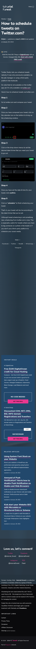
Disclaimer (4, 624)
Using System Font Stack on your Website (17, 458)
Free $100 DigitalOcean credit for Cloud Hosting (15, 370)
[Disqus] (18, 277)
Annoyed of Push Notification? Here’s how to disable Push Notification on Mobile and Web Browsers (17, 481)
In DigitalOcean (8, 365)
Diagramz (8, 645)
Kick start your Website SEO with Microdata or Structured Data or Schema (17, 507)
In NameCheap (8, 408)
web (9, 19)
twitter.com (26, 88)
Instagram (14, 561)
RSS (23, 561)
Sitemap (8, 631)
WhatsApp (29, 244)
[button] (31, 7)
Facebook (5, 244)
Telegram (18, 248)
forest (11, 6)
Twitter (13, 244)
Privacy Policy (5, 621)
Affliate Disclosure (7, 627)
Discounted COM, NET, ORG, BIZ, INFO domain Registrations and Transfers (17, 414)
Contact (3, 618)
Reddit (21, 244)
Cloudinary (23, 608)
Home (3, 19)
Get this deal (18, 401)
